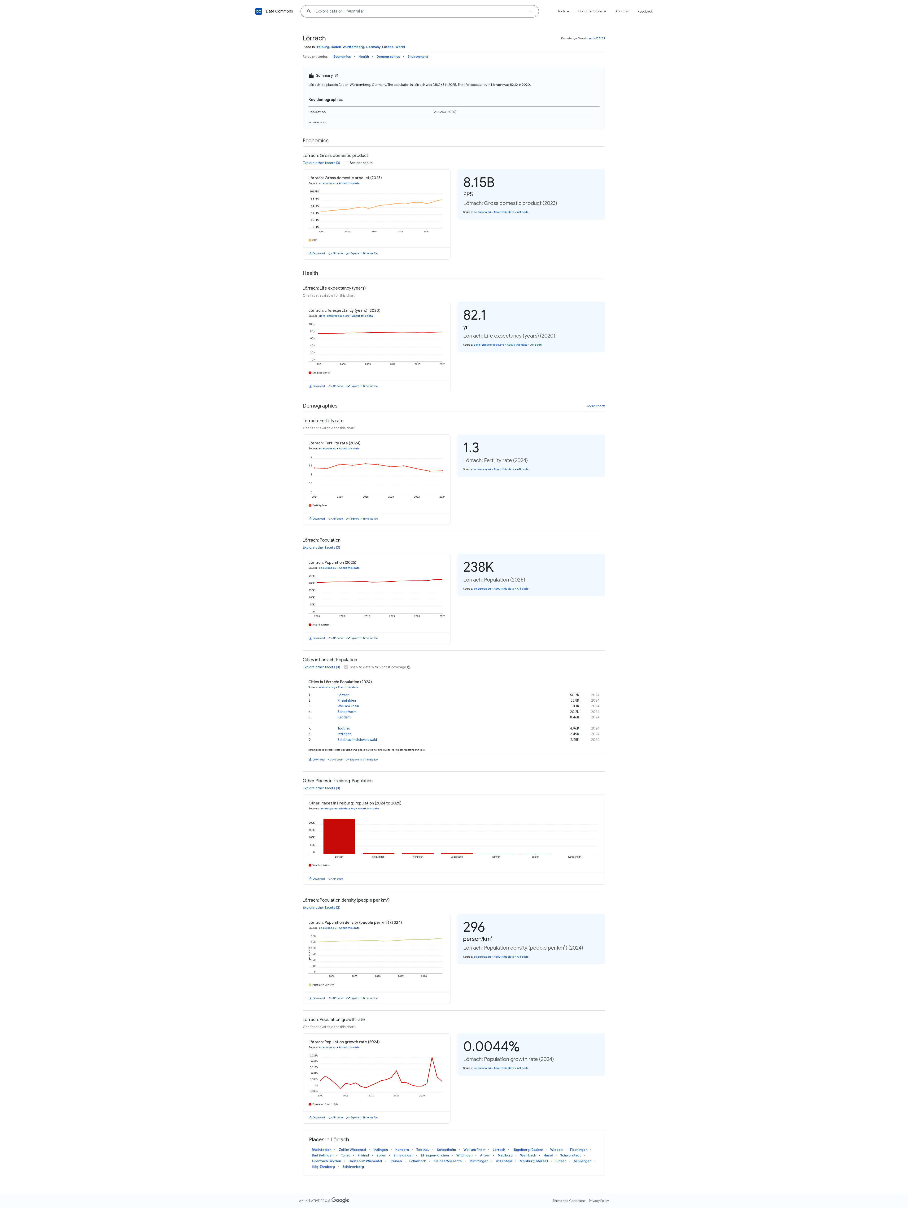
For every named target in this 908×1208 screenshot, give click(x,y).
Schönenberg (353, 1167)
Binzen (560, 1161)
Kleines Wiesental (448, 1161)
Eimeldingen (403, 1155)
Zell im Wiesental (352, 1149)
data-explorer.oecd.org (334, 315)
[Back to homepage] (258, 11)
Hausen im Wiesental (365, 1161)
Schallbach (417, 1161)
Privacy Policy (599, 1201)
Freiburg (322, 47)
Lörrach (343, 695)
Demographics (388, 56)
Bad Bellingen (322, 1155)
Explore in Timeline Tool (364, 253)
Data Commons (279, 11)
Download (319, 253)
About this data (349, 183)
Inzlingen (344, 734)
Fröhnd (363, 1155)
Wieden (556, 1149)
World (400, 47)
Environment (418, 56)
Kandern (344, 717)
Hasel (548, 1155)
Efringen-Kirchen (435, 1155)
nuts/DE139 (597, 38)
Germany (373, 47)
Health (363, 56)
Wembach (528, 1155)
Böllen (381, 1155)
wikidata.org (327, 687)
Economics (342, 56)
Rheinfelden (347, 700)
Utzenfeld (504, 1161)
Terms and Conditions (569, 1201)
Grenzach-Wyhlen (326, 1161)
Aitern (485, 1155)
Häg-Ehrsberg (323, 1167)
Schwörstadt (570, 1155)
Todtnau (344, 728)
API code (337, 253)
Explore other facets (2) (321, 907)
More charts (596, 406)
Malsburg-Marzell (534, 1161)
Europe (388, 47)
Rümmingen (479, 1161)
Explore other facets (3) (321, 163)
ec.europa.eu (317, 122)
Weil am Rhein (348, 706)
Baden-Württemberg (347, 47)
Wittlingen (464, 1155)
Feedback (645, 11)
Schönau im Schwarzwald (357, 740)
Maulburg (505, 1155)
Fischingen (578, 1149)
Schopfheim (347, 712)
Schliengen (582, 1161)
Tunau (345, 1155)
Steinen (395, 1161)
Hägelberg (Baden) (528, 1149)
